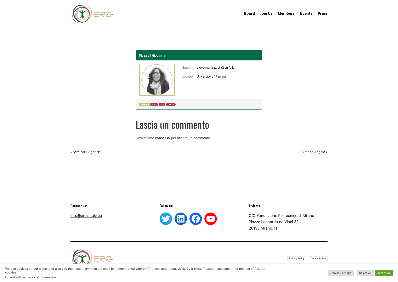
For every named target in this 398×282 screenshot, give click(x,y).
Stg (162, 104)
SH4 (154, 104)
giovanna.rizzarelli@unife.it (215, 67)
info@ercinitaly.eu (86, 215)
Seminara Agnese (86, 152)
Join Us (266, 13)
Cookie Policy (318, 258)
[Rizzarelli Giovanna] (157, 80)
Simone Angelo (314, 152)
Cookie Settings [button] (341, 273)
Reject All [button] (365, 273)
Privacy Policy (296, 258)
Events (306, 13)
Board (249, 13)
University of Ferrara (211, 76)
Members (286, 13)
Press (323, 13)
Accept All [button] (383, 273)
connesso (162, 138)
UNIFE (170, 104)
